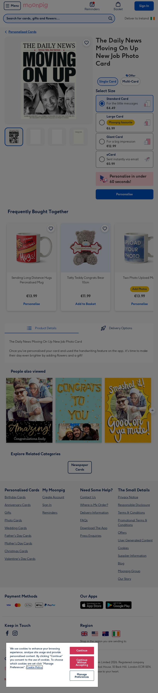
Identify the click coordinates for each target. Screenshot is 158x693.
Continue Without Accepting (82, 662)
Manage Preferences (82, 675)
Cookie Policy (34, 667)
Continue (81, 650)
